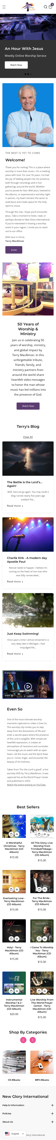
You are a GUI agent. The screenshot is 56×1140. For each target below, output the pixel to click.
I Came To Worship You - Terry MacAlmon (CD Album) (41, 952)
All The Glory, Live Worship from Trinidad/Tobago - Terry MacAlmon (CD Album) (42, 848)
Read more (14, 505)
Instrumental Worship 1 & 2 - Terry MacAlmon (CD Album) (14, 1004)
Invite (14, 249)
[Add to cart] (11, 834)
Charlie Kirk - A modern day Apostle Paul (27, 559)
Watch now (16, 64)
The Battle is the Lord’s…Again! (24, 484)
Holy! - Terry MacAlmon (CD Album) (14, 950)
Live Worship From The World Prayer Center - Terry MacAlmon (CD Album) (41, 1005)
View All (28, 437)
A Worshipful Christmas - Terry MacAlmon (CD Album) (14, 847)
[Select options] (17, 834)
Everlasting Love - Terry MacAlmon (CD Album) (14, 901)
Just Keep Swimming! (23, 633)
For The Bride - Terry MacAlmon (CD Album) (42, 901)
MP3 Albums (42, 1079)
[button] (46, 7)
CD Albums (14, 1079)
